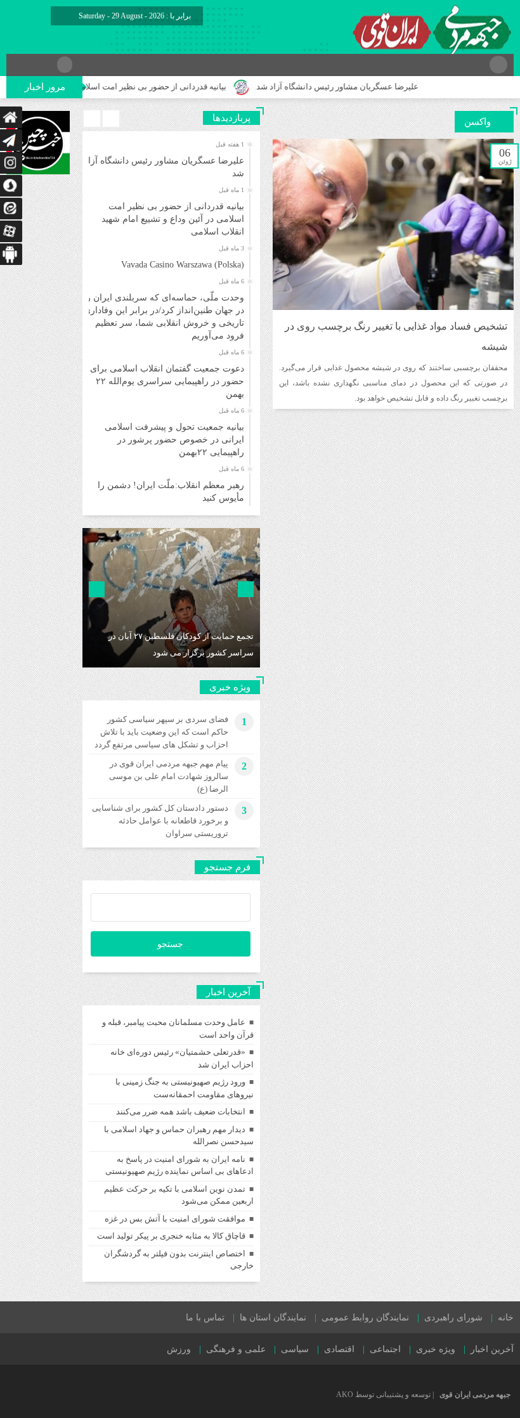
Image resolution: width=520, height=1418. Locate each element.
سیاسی (295, 1349)
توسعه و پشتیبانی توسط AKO (383, 1394)
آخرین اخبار (492, 1349)
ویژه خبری (435, 1349)
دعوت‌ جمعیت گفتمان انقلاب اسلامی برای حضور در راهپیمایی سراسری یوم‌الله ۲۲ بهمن (167, 381)
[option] (169, 163)
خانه (506, 1317)
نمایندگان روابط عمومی (365, 1317)
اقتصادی (339, 1349)
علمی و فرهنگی (236, 1349)
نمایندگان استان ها (273, 1317)
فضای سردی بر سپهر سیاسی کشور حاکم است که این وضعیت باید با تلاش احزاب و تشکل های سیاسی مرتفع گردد (161, 731)
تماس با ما (205, 1317)
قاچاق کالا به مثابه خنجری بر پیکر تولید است (171, 1236)
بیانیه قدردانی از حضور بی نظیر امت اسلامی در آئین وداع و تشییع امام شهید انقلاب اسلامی (172, 219)
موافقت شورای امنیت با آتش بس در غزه (175, 1218)
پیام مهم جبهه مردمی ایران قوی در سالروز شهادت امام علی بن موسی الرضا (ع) (168, 776)
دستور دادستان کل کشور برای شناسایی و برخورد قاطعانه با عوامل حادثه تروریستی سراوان (160, 820)
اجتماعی (385, 1349)
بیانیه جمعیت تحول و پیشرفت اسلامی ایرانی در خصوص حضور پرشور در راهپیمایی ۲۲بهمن (174, 439)
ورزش (179, 1349)
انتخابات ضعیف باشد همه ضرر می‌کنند (180, 1111)
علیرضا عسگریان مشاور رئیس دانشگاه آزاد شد (360, 86)
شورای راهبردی (453, 1317)
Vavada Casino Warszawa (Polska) (182, 264)
